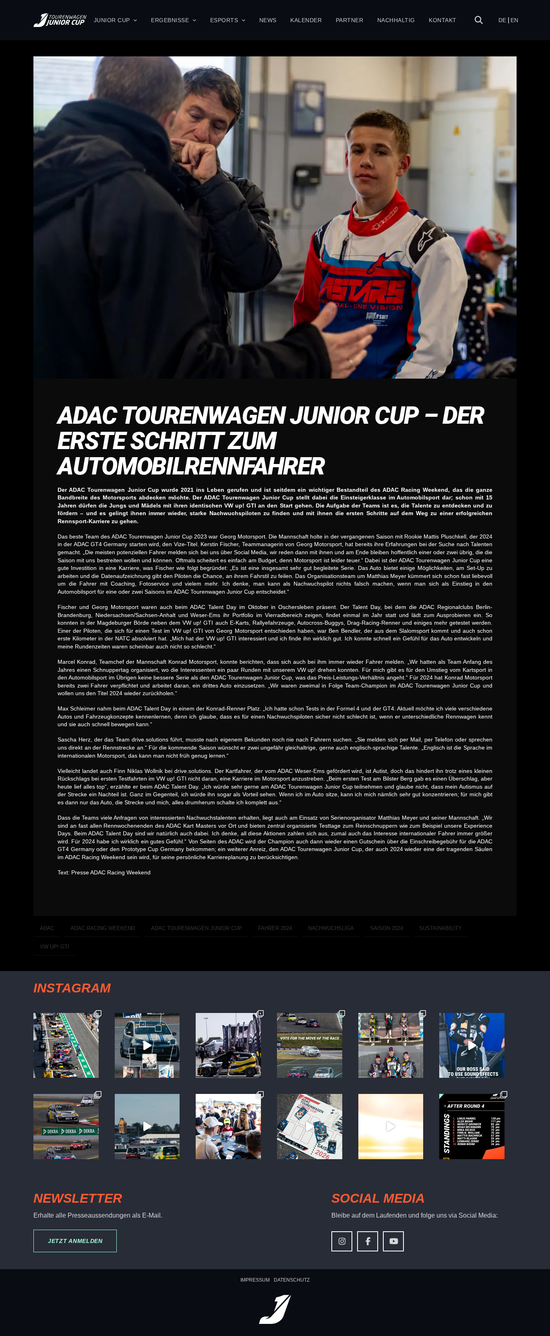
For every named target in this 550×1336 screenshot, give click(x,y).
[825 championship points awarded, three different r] (391, 1045)
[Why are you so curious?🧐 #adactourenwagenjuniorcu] (147, 1045)
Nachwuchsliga (331, 928)
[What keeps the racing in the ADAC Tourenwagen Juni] (147, 1126)
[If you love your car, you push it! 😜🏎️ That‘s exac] (228, 1045)
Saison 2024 (386, 928)
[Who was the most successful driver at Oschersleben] (66, 1045)
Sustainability (440, 928)
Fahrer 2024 (275, 928)
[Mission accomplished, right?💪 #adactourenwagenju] (472, 1045)
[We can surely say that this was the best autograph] (391, 1126)
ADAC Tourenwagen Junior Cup (196, 928)
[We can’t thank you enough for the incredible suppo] (228, 1126)
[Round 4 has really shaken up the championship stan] (472, 1126)
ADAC (47, 928)
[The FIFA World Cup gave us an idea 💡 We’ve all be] (309, 1126)
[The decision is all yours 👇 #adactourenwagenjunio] (309, 1045)
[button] (478, 20)
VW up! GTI (54, 947)
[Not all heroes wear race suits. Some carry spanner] (66, 1126)
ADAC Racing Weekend (102, 928)
